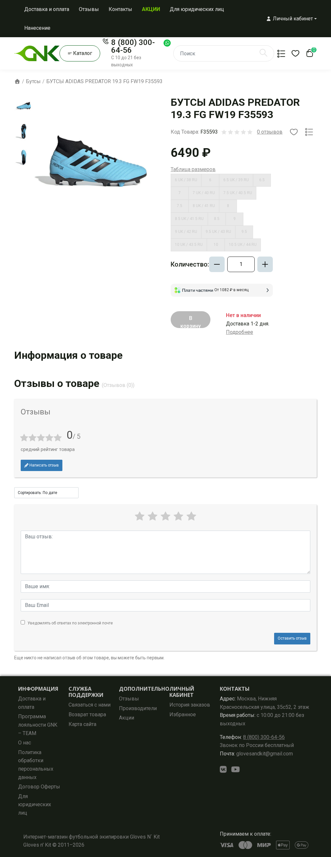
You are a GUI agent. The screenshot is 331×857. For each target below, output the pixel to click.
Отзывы (89, 9)
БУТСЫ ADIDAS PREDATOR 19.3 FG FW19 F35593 (104, 81)
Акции (126, 718)
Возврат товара (87, 714)
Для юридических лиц (197, 9)
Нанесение (37, 28)
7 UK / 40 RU (204, 193)
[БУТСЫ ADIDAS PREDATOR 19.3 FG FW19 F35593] (23, 105)
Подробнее (239, 332)
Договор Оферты (39, 787)
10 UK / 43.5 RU (189, 244)
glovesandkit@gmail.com (256, 754)
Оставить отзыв (292, 638)
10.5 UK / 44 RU (243, 244)
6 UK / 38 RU (186, 180)
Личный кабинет (181, 691)
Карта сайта (82, 724)
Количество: (190, 264)
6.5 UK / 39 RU (236, 180)
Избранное (182, 714)
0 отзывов (270, 132)
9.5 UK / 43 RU (218, 231)
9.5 (244, 231)
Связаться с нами (90, 705)
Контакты (120, 9)
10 (216, 244)
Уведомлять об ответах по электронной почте (70, 623)
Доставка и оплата (46, 9)
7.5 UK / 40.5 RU (237, 193)
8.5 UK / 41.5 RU (189, 218)
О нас (24, 743)
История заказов (189, 705)
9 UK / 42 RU (186, 231)
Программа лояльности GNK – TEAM (37, 724)
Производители (138, 708)
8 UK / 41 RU (204, 205)
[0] (308, 55)
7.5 (179, 205)
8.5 (216, 218)
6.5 (262, 180)
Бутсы (33, 81)
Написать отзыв (43, 465)
